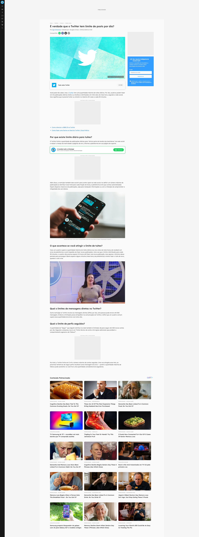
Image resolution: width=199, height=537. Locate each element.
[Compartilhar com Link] (69, 33)
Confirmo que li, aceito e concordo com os (141, 82)
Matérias (56, 23)
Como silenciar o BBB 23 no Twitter (63, 127)
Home (51, 23)
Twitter (71, 93)
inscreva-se (141, 76)
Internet (62, 23)
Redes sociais (68, 23)
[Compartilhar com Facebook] (62, 33)
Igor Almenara (56, 29)
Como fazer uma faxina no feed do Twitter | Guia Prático (70, 130)
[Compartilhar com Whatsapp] (59, 33)
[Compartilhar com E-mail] (65, 33)
